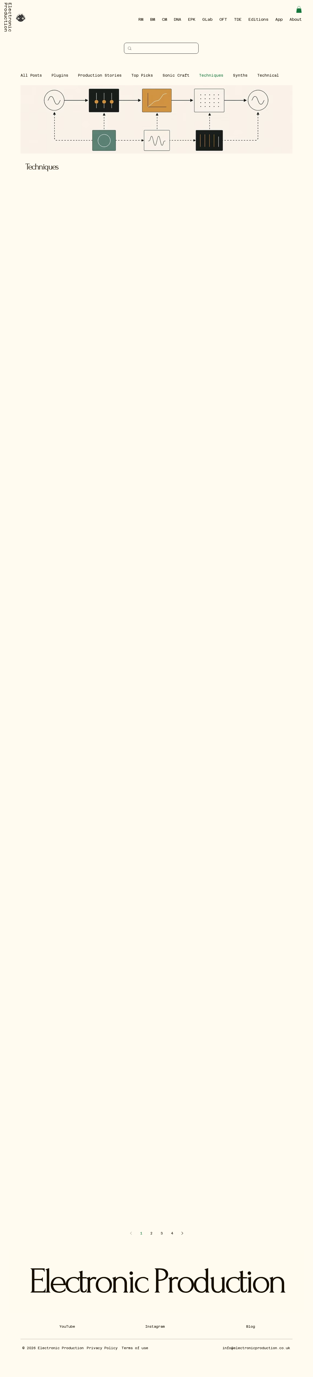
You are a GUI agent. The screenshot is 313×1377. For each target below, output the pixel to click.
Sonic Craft (176, 75)
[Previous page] (130, 1233)
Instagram (155, 1326)
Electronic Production (156, 1281)
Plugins (60, 75)
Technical (268, 75)
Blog (250, 1326)
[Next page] (182, 1233)
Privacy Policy (102, 1348)
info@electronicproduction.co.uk (256, 1348)
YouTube (67, 1326)
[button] (299, 9)
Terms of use (135, 1348)
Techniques (211, 75)
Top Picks (142, 75)
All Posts (31, 75)
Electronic (10, 17)
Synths (240, 75)
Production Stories (100, 75)
